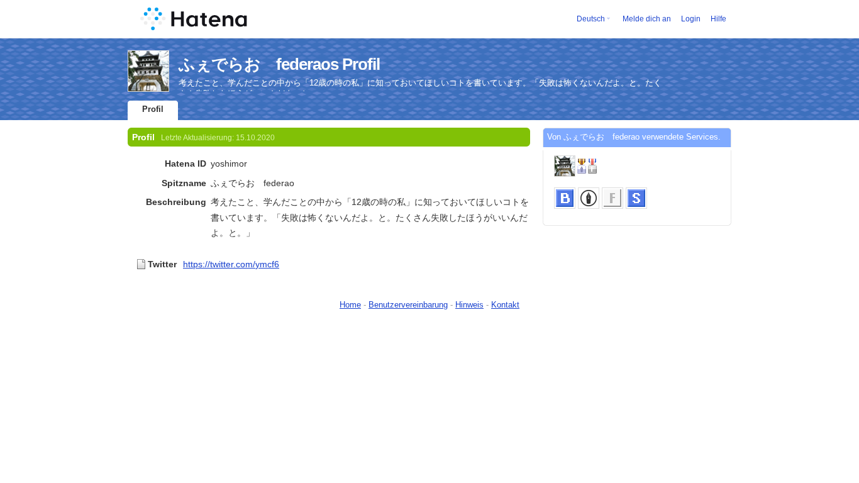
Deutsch (591, 18)
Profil (152, 109)
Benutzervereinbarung (408, 304)
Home (350, 304)
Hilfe (718, 18)
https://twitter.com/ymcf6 (231, 264)
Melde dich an (647, 18)
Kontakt (505, 304)
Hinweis (469, 304)
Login (691, 18)
